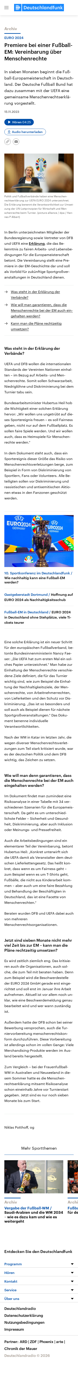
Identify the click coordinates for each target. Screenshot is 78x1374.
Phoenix (47, 1341)
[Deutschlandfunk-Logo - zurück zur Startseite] (39, 7)
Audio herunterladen (27, 132)
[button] (6, 7)
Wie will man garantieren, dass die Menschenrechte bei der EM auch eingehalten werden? (42, 310)
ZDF (34, 1341)
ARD (24, 1341)
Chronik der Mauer (20, 1348)
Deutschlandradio (20, 1308)
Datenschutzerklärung (23, 1315)
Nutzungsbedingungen (24, 1322)
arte (60, 1341)
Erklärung (37, 243)
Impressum (14, 1329)
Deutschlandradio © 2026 (27, 1355)
